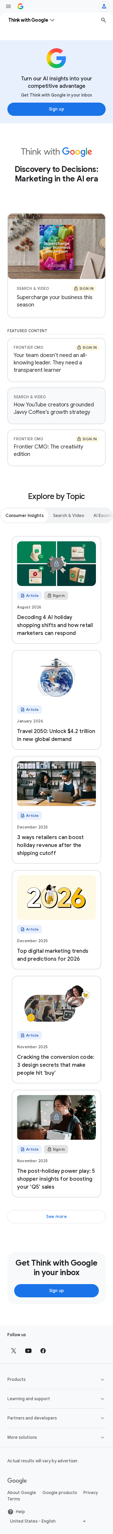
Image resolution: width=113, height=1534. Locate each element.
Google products (59, 1492)
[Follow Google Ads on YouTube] (28, 1350)
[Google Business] (20, 6)
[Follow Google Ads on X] (13, 1350)
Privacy (90, 1492)
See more (56, 1216)
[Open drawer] (8, 6)
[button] (56, 1379)
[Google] (17, 1481)
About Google (21, 1492)
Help (20, 1511)
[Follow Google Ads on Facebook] (43, 1350)
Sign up (56, 109)
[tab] (24, 515)
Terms (13, 1499)
